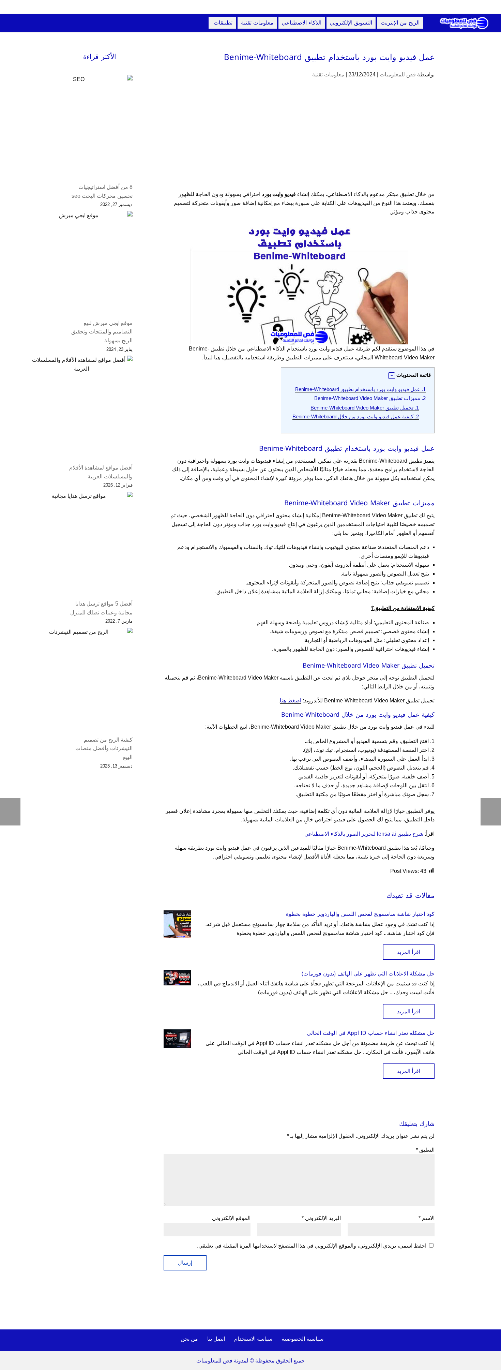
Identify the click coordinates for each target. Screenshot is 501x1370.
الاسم (427, 1218)
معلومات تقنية (328, 74)
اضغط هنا (290, 700)
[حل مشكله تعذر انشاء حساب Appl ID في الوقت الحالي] (177, 1038)
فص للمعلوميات (398, 74)
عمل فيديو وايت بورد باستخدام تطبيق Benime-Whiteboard (360, 389)
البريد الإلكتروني (321, 1218)
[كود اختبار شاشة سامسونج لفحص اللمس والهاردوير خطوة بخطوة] (177, 924)
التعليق (425, 1150)
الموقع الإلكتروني (231, 1218)
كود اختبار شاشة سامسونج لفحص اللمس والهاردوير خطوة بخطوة (360, 914)
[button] (391, 375)
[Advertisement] (299, 139)
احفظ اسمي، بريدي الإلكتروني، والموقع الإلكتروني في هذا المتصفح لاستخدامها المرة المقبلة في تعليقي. (311, 1246)
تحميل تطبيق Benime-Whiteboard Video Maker (364, 408)
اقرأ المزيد (408, 952)
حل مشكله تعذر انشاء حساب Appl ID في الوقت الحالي (371, 1033)
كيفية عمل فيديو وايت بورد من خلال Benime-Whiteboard (355, 416)
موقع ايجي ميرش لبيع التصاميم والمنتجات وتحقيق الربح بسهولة (102, 331)
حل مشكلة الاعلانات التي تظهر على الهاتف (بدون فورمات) (368, 973)
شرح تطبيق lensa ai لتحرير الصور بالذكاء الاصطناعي (363, 834)
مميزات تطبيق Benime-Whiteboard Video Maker (370, 398)
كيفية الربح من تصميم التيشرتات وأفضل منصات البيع (104, 748)
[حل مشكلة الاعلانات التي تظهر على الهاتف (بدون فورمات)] (177, 977)
